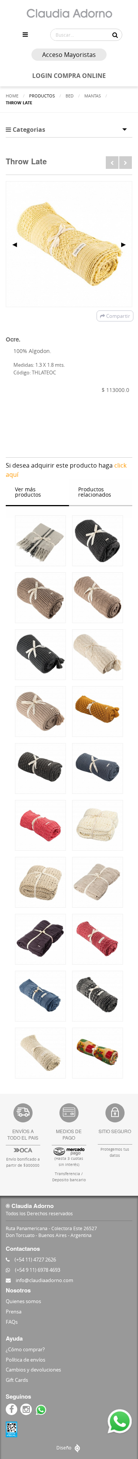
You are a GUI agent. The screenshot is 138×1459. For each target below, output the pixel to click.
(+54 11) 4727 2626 (34, 1259)
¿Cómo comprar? (25, 1349)
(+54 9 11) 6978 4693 (37, 1269)
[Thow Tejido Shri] (40, 654)
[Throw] (40, 540)
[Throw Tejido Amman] (97, 597)
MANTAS (92, 96)
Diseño (64, 1447)
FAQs (12, 1321)
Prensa (13, 1311)
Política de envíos (25, 1359)
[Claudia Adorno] (69, 13)
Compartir (117, 316)
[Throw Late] (97, 939)
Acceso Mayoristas (69, 54)
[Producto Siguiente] (125, 162)
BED (70, 96)
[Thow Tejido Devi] (40, 597)
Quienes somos (23, 1301)
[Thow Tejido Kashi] (97, 654)
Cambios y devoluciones (33, 1369)
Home (12, 96)
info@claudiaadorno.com (44, 1280)
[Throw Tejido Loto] (40, 711)
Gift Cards (17, 1379)
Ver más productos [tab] (28, 492)
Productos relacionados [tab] (94, 492)
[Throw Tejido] (97, 540)
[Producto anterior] (112, 162)
